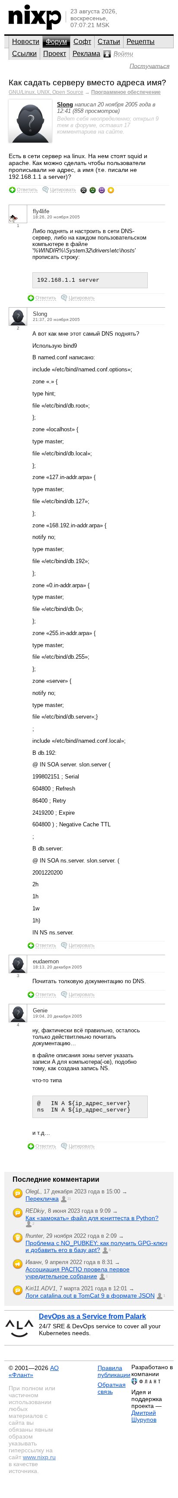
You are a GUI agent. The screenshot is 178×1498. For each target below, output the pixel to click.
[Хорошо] (102, 190)
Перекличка (42, 1198)
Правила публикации (114, 1371)
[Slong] (30, 140)
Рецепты (141, 41)
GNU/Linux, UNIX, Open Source (46, 92)
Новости (25, 41)
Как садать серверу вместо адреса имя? (87, 82)
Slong (65, 104)
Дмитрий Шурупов (143, 1416)
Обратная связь (112, 1388)
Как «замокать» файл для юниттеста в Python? (92, 1218)
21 (69, 1199)
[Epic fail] (83, 190)
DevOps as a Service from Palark (92, 1316)
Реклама (86, 53)
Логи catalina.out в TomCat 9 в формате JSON (90, 1295)
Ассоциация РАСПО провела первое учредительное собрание (77, 1273)
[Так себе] (92, 190)
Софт (82, 41)
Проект (54, 53)
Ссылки (24, 53)
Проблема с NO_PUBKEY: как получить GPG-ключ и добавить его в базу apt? (96, 1246)
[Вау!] (111, 190)
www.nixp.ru (39, 1457)
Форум (56, 41)
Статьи (109, 41)
